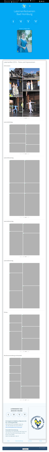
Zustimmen (25, 449)
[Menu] (30, 6)
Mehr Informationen (42, 447)
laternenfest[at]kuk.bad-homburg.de (14, 427)
